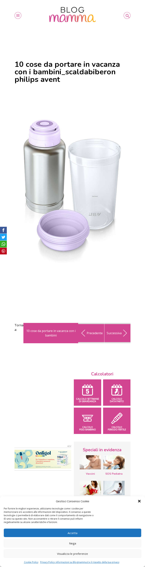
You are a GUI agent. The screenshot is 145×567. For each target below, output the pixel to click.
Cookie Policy (31, 562)
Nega (72, 543)
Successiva (114, 333)
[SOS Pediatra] (114, 462)
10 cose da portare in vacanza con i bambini (51, 333)
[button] (139, 501)
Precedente (95, 333)
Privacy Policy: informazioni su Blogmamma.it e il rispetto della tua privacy (79, 562)
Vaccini (90, 474)
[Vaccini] (90, 462)
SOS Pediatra (114, 474)
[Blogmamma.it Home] (72, 14)
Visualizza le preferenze (72, 554)
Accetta (72, 533)
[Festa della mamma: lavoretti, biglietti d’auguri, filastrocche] (90, 488)
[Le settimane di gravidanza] (114, 488)
